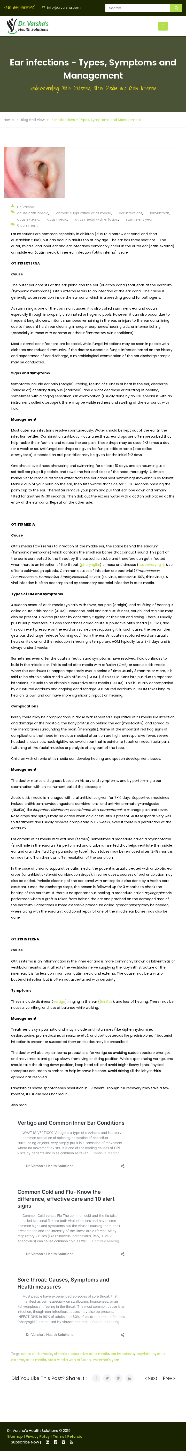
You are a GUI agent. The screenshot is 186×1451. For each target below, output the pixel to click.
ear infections (130, 213)
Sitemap (15, 1436)
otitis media (57, 219)
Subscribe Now (25, 1442)
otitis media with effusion (96, 219)
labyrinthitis (160, 213)
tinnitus (106, 1001)
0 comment (27, 225)
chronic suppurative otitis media (83, 213)
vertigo (59, 1001)
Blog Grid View (33, 119)
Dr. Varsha (25, 207)
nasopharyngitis (152, 564)
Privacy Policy (38, 1436)
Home (9, 119)
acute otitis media (32, 213)
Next (152, 1378)
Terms (58, 1436)
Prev (168, 1378)
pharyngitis (90, 564)
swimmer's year (139, 219)
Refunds (74, 1436)
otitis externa (28, 219)
